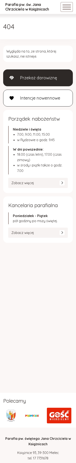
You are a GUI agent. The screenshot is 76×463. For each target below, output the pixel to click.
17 (35, 458)
